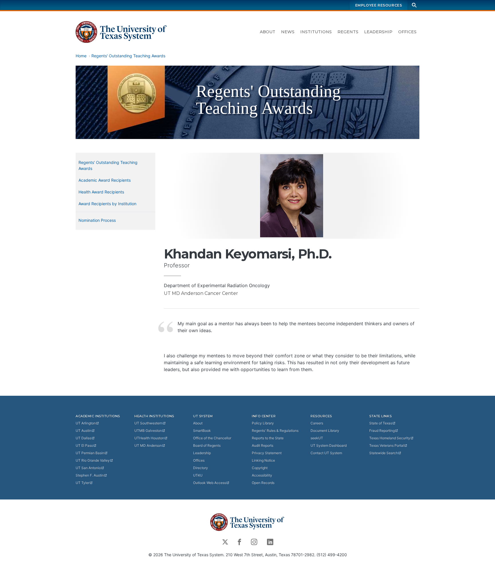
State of (380, 423)
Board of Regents (207, 445)
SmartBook (202, 430)
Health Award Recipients (101, 191)
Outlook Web (209, 483)
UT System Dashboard (329, 445)
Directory (200, 468)
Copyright (260, 468)
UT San (88, 468)
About (267, 31)
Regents (347, 31)
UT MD (148, 445)
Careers (317, 423)
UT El (84, 445)
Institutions (316, 31)
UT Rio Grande (93, 460)
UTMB (148, 430)
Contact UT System (326, 453)
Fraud (382, 430)
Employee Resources (378, 5)
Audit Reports (262, 445)
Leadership (378, 31)
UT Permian (90, 453)
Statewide (383, 453)
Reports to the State (268, 438)
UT (86, 423)
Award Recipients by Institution (107, 203)
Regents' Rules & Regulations (275, 430)
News (287, 31)
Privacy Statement (267, 453)
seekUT (317, 438)
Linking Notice (263, 460)
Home (81, 55)
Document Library (325, 430)
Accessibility (262, 475)
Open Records (263, 483)
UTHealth (149, 438)
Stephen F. (90, 475)
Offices (407, 31)
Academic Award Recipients (104, 180)
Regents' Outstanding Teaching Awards (128, 55)
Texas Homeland (389, 438)
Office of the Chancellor (212, 438)
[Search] (414, 5)
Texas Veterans (386, 445)
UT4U (198, 475)
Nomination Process (97, 220)
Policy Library (263, 423)
